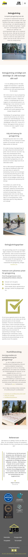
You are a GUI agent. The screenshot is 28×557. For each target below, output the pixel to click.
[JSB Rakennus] (4, 3)
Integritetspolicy (14, 548)
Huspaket (7, 540)
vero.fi (13, 384)
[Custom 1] (18, 3)
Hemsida (7, 537)
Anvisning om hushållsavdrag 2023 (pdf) (15, 393)
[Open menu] (24, 3)
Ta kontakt (18, 540)
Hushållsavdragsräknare (10, 397)
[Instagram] (15, 550)
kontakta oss (13, 264)
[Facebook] (12, 550)
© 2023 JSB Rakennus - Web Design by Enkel (14, 553)
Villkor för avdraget (9, 395)
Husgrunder (18, 537)
